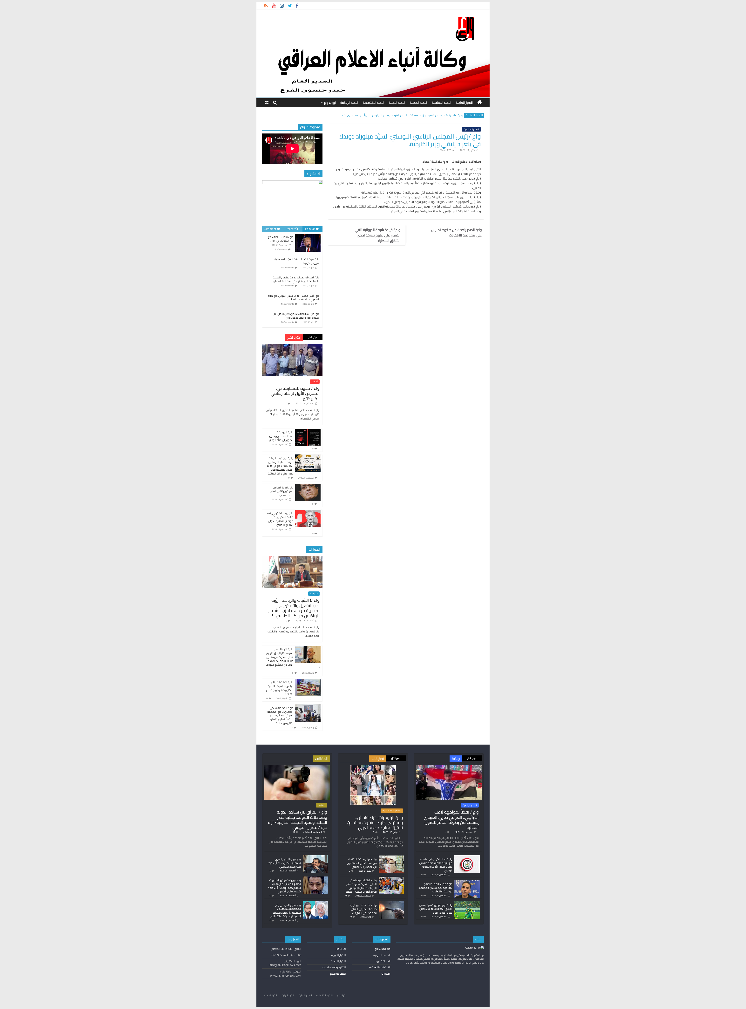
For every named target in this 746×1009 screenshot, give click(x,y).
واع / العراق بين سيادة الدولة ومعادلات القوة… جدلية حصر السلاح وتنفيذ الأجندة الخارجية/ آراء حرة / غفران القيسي (297, 819)
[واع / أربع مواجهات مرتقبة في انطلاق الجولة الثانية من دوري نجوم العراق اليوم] (467, 903)
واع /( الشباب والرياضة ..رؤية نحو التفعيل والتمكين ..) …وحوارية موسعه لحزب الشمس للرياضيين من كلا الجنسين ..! (293, 608)
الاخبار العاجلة (464, 103)
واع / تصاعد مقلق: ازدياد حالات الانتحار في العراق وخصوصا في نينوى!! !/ (363, 909)
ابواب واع (330, 103)
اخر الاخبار (341, 948)
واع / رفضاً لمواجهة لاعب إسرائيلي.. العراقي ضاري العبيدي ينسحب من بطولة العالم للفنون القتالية (451, 819)
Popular (310, 229)
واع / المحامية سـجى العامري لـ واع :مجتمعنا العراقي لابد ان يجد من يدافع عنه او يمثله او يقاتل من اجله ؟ (280, 715)
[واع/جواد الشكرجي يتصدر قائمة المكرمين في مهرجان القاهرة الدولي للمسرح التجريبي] (308, 511)
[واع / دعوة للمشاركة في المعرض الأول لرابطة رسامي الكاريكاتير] (292, 346)
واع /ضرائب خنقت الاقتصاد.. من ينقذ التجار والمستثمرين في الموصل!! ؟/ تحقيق (361, 863)
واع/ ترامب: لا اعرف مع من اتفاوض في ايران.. (280, 238)
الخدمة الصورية (381, 955)
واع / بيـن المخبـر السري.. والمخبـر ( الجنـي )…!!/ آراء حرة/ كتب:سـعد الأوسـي (284, 862)
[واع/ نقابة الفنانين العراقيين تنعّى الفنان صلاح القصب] (308, 485)
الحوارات (314, 593)
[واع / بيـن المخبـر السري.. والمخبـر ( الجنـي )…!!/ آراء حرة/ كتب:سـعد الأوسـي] (315, 857)
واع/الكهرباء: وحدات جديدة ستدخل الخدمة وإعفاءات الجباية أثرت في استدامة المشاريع (296, 279)
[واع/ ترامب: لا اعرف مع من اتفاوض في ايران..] (307, 234)
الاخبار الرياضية (349, 103)
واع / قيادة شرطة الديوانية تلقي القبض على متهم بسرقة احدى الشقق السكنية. (377, 235)
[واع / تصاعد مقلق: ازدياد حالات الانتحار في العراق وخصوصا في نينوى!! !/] (391, 903)
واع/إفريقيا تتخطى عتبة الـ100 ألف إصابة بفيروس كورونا (297, 261)
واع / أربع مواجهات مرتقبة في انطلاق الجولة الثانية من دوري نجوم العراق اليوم (435, 909)
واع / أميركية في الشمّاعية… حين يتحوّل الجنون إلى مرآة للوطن (281, 436)
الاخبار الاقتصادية (373, 103)
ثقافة (315, 381)
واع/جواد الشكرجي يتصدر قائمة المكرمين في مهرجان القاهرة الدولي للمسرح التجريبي (279, 519)
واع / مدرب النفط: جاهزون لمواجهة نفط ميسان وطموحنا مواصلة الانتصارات (435, 887)
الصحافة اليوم (382, 961)
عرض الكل (313, 337)
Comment (270, 229)
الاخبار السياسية (441, 103)
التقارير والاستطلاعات (334, 967)
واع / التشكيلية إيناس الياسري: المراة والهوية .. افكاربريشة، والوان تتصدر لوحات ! (279, 688)
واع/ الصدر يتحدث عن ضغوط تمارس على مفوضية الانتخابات (456, 232)
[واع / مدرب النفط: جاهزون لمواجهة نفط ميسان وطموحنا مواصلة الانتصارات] (467, 881)
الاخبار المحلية (418, 103)
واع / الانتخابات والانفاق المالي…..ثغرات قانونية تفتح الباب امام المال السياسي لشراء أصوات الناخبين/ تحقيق (361, 886)
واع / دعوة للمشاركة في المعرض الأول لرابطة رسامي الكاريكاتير (295, 393)
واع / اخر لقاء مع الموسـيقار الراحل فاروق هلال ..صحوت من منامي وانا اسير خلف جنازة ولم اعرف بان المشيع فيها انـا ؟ (293, 659)
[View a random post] (266, 102)
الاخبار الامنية (397, 103)
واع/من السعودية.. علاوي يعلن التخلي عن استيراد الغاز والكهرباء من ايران (296, 315)
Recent (290, 229)
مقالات (321, 805)
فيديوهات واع (382, 948)
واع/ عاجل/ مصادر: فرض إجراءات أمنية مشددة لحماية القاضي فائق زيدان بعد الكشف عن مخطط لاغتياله (397, 115)
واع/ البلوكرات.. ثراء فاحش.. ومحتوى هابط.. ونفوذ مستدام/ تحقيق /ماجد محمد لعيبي (375, 822)
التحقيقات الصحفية (392, 810)
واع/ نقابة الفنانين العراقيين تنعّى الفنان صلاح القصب (281, 491)
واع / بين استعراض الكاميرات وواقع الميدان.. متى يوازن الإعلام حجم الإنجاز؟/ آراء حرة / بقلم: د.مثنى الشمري (284, 886)
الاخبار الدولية (338, 955)
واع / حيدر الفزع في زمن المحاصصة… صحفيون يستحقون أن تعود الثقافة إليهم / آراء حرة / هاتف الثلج (285, 911)
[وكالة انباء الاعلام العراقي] (479, 102)
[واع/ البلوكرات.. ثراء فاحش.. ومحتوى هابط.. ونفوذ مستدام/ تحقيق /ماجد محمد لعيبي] (373, 766)
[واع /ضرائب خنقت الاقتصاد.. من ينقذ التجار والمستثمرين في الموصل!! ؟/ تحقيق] (391, 857)
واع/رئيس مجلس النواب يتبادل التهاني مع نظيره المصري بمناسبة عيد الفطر (294, 297)
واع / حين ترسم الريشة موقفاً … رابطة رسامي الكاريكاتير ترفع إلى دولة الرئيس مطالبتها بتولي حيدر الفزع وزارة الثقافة (280, 466)
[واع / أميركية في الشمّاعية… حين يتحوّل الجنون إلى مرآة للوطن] (308, 430)
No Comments (281, 249)
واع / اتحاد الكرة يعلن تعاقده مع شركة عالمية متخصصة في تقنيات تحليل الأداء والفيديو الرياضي (435, 864)
